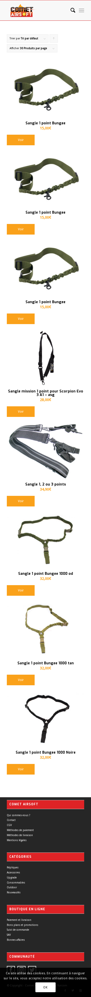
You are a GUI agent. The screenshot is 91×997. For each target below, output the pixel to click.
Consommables (16, 882)
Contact (11, 820)
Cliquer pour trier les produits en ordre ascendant (54, 40)
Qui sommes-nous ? (18, 815)
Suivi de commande (18, 929)
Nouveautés (13, 892)
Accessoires (13, 872)
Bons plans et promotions (22, 925)
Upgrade (12, 877)
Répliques (12, 867)
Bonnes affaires (16, 939)
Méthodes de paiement (20, 830)
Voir (21, 140)
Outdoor (12, 887)
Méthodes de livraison (20, 835)
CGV (9, 825)
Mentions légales (17, 840)
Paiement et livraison (19, 920)
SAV (9, 934)
